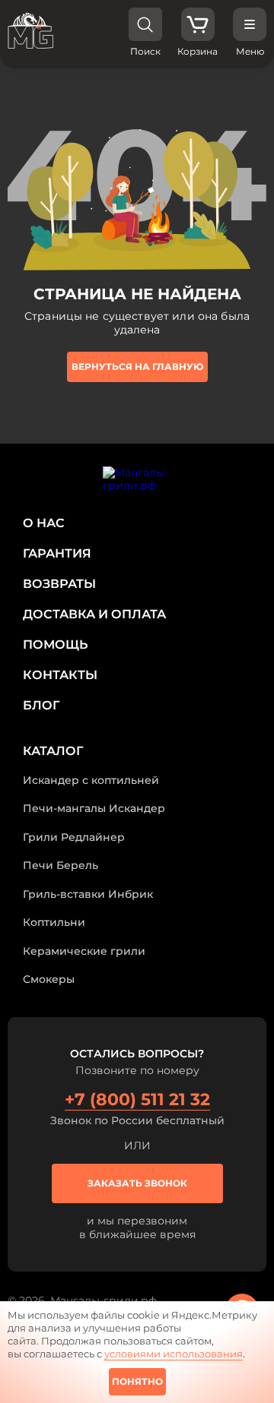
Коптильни (54, 922)
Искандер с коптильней (91, 780)
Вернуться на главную (137, 366)
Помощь (55, 644)
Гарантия (57, 553)
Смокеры (49, 979)
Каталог (53, 751)
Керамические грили (84, 951)
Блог (41, 705)
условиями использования (173, 1354)
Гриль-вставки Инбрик (88, 894)
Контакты (60, 675)
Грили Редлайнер (74, 837)
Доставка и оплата (94, 614)
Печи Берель (60, 865)
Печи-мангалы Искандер (94, 808)
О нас (44, 523)
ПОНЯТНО (137, 1381)
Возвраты (59, 584)
